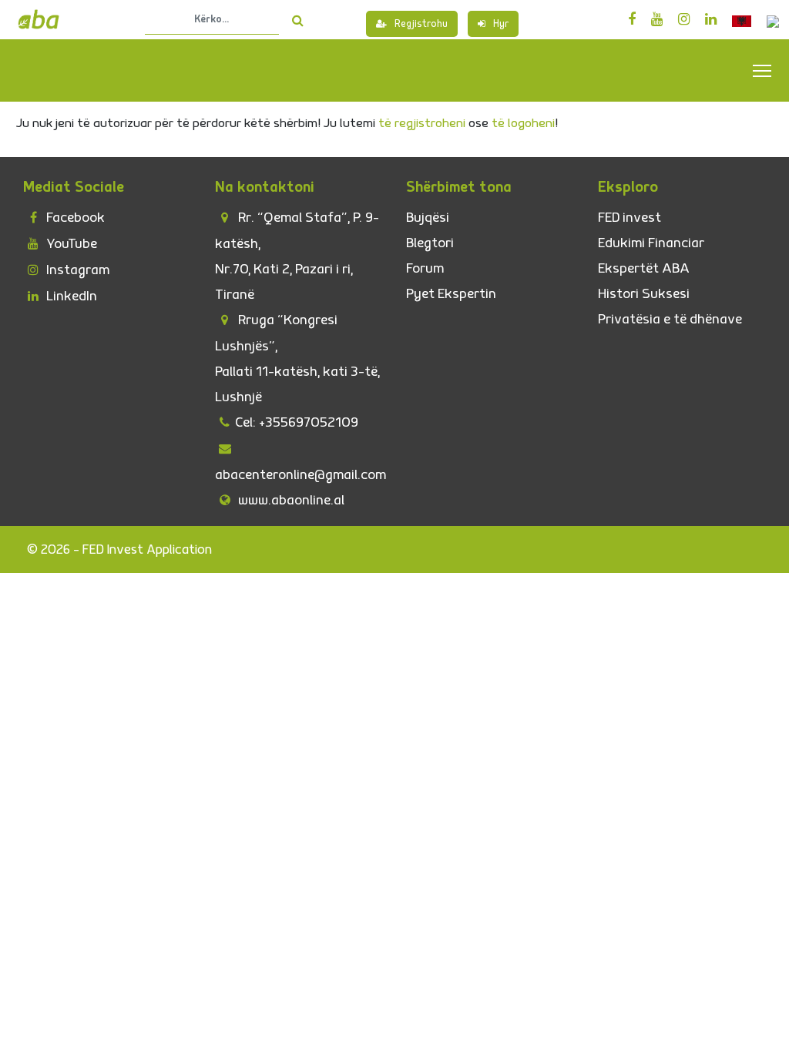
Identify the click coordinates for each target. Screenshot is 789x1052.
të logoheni (523, 123)
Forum (425, 268)
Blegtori (430, 243)
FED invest (629, 217)
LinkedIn (70, 296)
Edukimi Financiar (651, 243)
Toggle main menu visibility (762, 70)
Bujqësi (427, 217)
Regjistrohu (421, 24)
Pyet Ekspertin (451, 294)
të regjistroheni (421, 123)
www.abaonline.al (289, 500)
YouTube (70, 244)
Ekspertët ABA (644, 268)
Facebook (74, 217)
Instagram (76, 270)
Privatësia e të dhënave (670, 319)
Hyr (501, 24)
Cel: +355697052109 (296, 422)
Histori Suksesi (644, 294)
